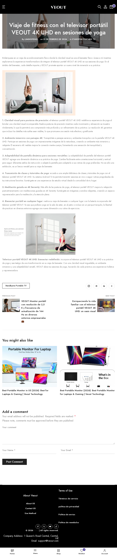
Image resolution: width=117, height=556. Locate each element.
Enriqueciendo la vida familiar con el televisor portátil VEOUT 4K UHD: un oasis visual (83, 306)
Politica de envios (66, 514)
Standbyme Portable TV (83, 39)
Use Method (30, 513)
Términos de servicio (68, 498)
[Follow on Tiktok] (56, 526)
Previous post (8, 296)
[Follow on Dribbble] (96, 286)
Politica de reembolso (68, 522)
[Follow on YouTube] (50, 526)
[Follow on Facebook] (38, 526)
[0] (111, 7)
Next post (110, 296)
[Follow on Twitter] (44, 526)
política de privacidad (68, 506)
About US (30, 503)
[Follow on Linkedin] (104, 286)
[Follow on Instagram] (89, 286)
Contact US (30, 508)
